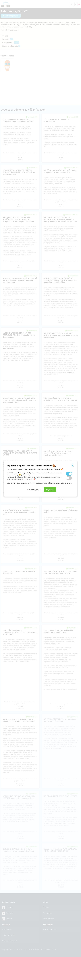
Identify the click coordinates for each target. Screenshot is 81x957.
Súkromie (41, 483)
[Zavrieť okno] (72, 465)
